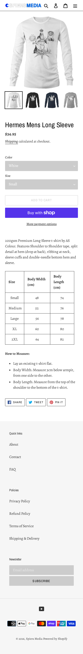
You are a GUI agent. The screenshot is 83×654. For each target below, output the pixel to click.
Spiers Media (34, 639)
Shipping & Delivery (24, 538)
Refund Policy (19, 513)
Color (8, 157)
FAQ (12, 469)
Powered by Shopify (55, 639)
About (13, 444)
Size (7, 176)
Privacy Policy (19, 501)
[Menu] (75, 5)
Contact (15, 456)
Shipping (11, 141)
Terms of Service (21, 526)
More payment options (42, 224)
